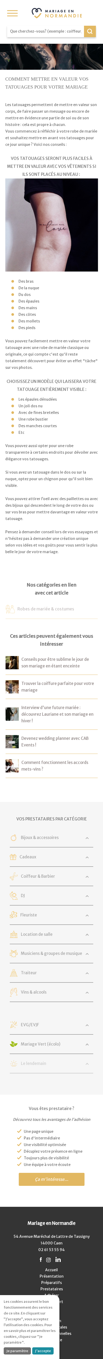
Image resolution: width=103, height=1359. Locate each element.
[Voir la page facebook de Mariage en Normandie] (41, 1260)
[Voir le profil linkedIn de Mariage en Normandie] (58, 1260)
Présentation (52, 1276)
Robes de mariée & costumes (45, 608)
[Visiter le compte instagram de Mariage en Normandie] (48, 1260)
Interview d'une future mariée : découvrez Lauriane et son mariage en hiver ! (57, 714)
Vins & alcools (33, 992)
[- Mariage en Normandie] (12, 665)
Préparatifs (51, 1282)
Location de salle (37, 934)
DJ (23, 895)
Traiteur (29, 972)
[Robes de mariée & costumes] (10, 610)
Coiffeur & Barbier (38, 876)
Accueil (51, 1270)
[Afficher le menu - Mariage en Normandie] (12, 13)
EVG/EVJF (30, 1024)
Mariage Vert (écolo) (40, 1044)
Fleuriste (28, 914)
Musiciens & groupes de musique (51, 953)
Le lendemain (33, 1063)
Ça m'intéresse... (51, 1179)
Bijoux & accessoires (40, 837)
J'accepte (43, 1351)
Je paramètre (17, 1351)
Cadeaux (28, 856)
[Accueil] (57, 13)
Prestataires (51, 1289)
